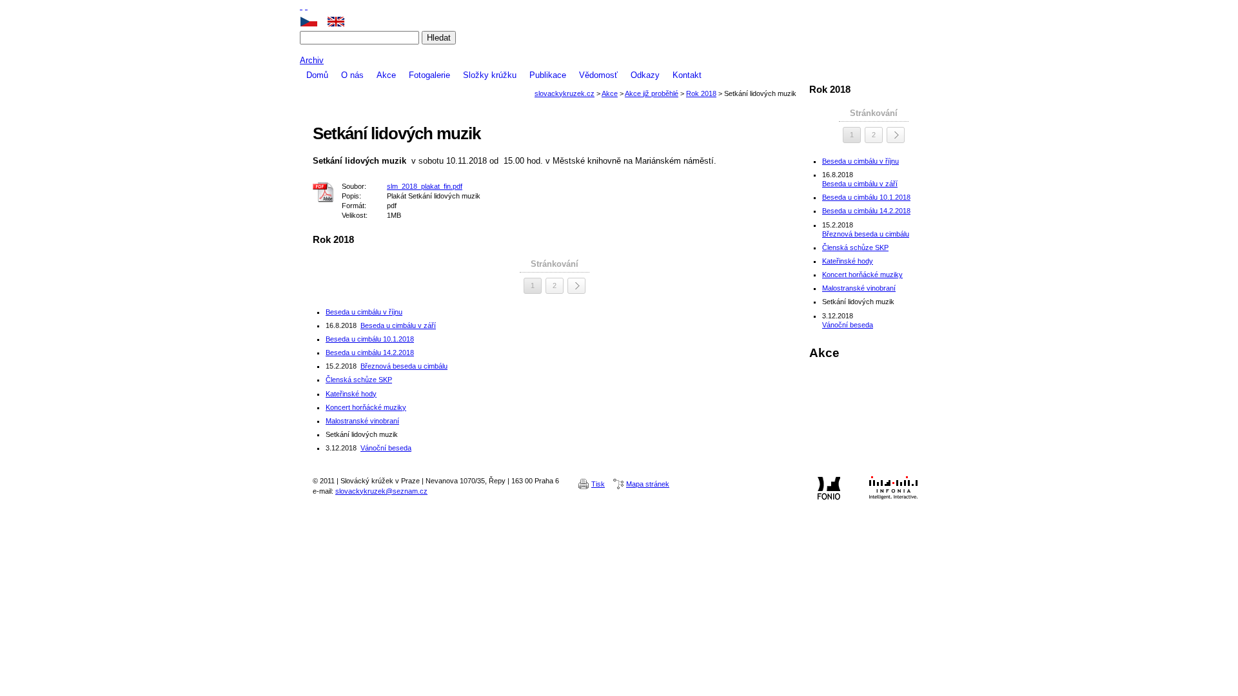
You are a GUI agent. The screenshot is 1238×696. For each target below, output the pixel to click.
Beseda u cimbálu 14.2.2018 (370, 352)
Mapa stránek (647, 484)
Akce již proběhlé (651, 93)
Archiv (312, 60)
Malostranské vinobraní (362, 421)
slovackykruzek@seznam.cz (381, 491)
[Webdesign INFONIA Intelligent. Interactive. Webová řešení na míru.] (893, 488)
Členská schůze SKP (359, 379)
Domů (317, 75)
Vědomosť (598, 75)
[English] (340, 21)
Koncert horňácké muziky (366, 407)
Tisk (598, 484)
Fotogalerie (429, 75)
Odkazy (645, 75)
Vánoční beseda (385, 448)
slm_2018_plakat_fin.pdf (424, 186)
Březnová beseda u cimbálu (403, 366)
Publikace (547, 75)
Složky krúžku (489, 75)
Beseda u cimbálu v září (398, 325)
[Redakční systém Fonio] (828, 488)
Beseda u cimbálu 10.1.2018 (370, 339)
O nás (352, 75)
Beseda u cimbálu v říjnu (364, 312)
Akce (386, 75)
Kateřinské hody (351, 394)
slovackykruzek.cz (619, 49)
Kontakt (687, 75)
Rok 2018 (701, 93)
